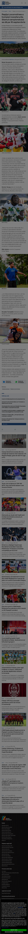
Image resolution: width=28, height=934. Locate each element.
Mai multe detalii (20, 907)
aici (14, 913)
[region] (14, 916)
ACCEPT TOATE (14, 930)
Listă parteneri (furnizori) (4, 927)
